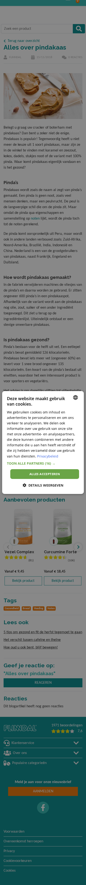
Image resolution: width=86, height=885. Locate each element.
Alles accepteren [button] (44, 474)
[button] (43, 463)
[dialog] (43, 442)
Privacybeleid (47, 456)
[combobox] (75, 397)
